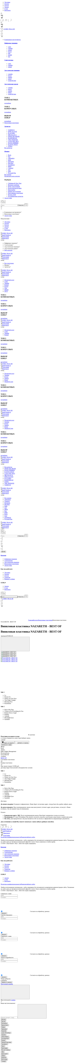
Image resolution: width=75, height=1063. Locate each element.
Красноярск (4, 1053)
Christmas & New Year (14, 183)
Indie (9, 160)
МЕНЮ (3, 551)
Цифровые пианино (10, 43)
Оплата (6, 4)
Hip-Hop (10, 163)
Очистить (21, 205)
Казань (3, 1040)
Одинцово (4, 1029)
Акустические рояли (11, 84)
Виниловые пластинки (11, 123)
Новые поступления (14, 191)
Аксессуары (8, 198)
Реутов (3, 1021)
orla (9, 53)
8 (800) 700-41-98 (7, 233)
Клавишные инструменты (12, 39)
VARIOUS (11, 130)
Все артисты (8, 148)
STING (10, 146)
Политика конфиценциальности (11, 837)
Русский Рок (12, 173)
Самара (3, 1061)
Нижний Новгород (6, 1042)
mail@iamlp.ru (6, 235)
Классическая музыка (14, 188)
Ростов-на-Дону (5, 1050)
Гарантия (7, 577)
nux (9, 56)
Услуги (6, 5)
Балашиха (4, 1023)
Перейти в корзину (6, 982)
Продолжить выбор (7, 984)
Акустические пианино (12, 70)
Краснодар (4, 1048)
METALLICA (12, 135)
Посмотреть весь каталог (12, 176)
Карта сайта (31, 837)
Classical (10, 168)
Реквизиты (24, 837)
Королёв (3, 1031)
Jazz (9, 169)
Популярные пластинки (15, 193)
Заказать (3, 913)
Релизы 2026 (12, 194)
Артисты (7, 126)
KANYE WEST (13, 144)
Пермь (3, 1055)
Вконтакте (5, 238)
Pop (9, 156)
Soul (9, 171)
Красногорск (4, 1025)
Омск (2, 1046)
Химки (3, 1027)
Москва (3, 1019)
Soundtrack (11, 165)
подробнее (7, 103)
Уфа (2, 1051)
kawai (10, 51)
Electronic (11, 161)
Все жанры (7, 174)
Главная (30, 620)
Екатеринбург (5, 1038)
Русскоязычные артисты (15, 196)
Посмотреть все (9, 280)
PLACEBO (11, 133)
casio (9, 47)
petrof (9, 79)
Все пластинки (9, 263)
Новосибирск (5, 1036)
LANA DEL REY (13, 141)
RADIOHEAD (12, 138)
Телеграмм (5, 236)
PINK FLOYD (12, 131)
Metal (9, 166)
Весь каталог (8, 250)
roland (10, 50)
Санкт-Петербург (6, 1032)
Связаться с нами (6, 745)
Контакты (7, 10)
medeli (10, 55)
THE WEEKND (13, 139)
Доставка (7, 2)
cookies (13, 1000)
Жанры (6, 151)
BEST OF (4, 758)
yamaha (10, 48)
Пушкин (3, 1034)
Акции (6, 7)
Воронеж (3, 1057)
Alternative (11, 158)
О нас (6, 9)
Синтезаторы (8, 60)
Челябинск (4, 1044)
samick (10, 77)
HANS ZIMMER (13, 143)
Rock (9, 155)
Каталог (3, 555)
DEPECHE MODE (14, 136)
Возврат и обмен (9, 579)
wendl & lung (12, 80)
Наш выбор (11, 190)
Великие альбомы (13, 185)
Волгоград (4, 1059)
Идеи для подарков (14, 186)
